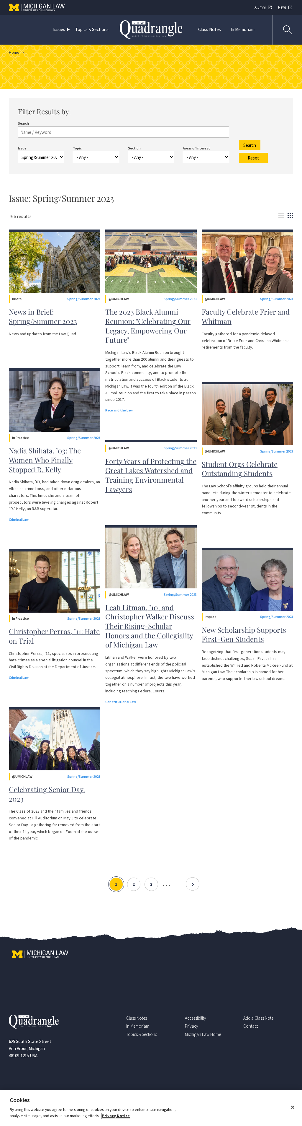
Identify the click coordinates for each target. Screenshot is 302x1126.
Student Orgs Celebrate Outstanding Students (240, 468)
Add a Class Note (258, 1018)
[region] (151, 1108)
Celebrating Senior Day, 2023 (47, 794)
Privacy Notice (116, 1115)
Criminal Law (19, 519)
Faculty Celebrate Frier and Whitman (246, 316)
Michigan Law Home (203, 1034)
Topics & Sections (92, 29)
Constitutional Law (120, 701)
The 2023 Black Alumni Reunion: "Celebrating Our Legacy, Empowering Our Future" (148, 325)
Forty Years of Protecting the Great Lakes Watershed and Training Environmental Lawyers (150, 475)
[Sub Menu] (69, 29)
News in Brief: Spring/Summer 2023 (43, 316)
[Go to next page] (192, 884)
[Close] (292, 1107)
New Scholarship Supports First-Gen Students (244, 634)
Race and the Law (119, 410)
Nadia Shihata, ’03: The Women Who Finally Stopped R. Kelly (45, 460)
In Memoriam (243, 29)
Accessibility (195, 1018)
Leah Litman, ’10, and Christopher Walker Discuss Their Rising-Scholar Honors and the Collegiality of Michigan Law (149, 626)
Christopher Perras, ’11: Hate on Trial (54, 636)
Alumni (260, 7)
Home (14, 52)
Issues (59, 29)
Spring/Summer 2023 (83, 299)
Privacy (191, 1026)
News (282, 7)
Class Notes (209, 29)
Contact (250, 1026)
